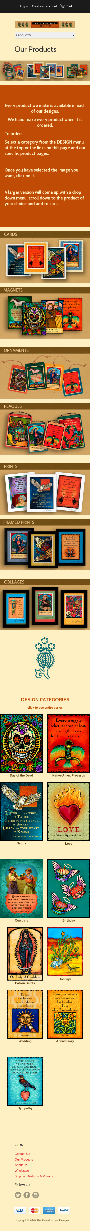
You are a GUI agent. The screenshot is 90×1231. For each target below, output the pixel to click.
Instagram (35, 1195)
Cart (69, 6)
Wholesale (22, 1170)
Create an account (44, 6)
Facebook (26, 1195)
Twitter (18, 1195)
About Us (21, 1165)
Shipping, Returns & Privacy (34, 1176)
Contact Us (22, 1154)
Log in (24, 6)
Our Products (24, 1159)
